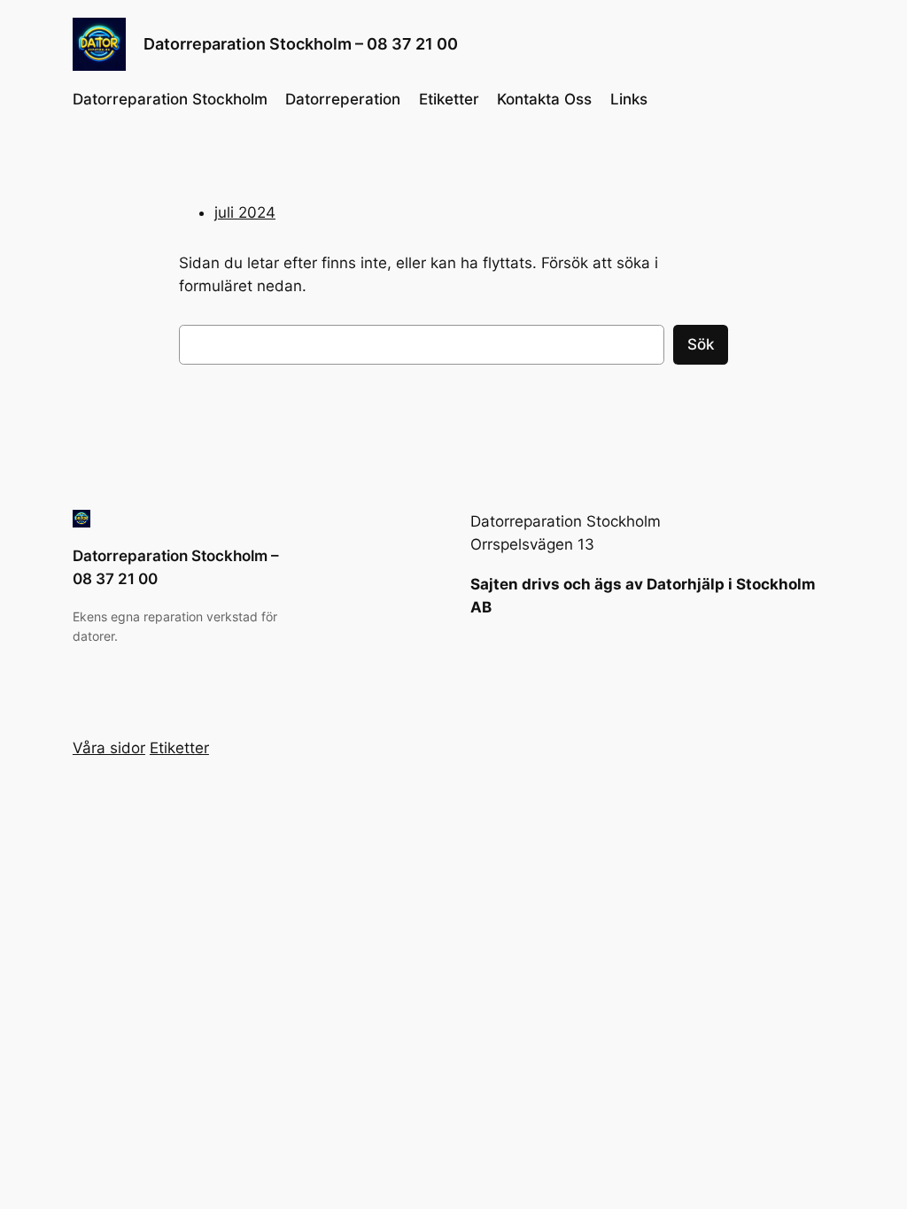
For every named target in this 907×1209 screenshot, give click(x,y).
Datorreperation (342, 99)
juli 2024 (244, 212)
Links (628, 99)
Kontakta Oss (544, 99)
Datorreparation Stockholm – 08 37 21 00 (300, 44)
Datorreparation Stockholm (170, 99)
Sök (700, 344)
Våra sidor (109, 748)
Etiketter (449, 99)
